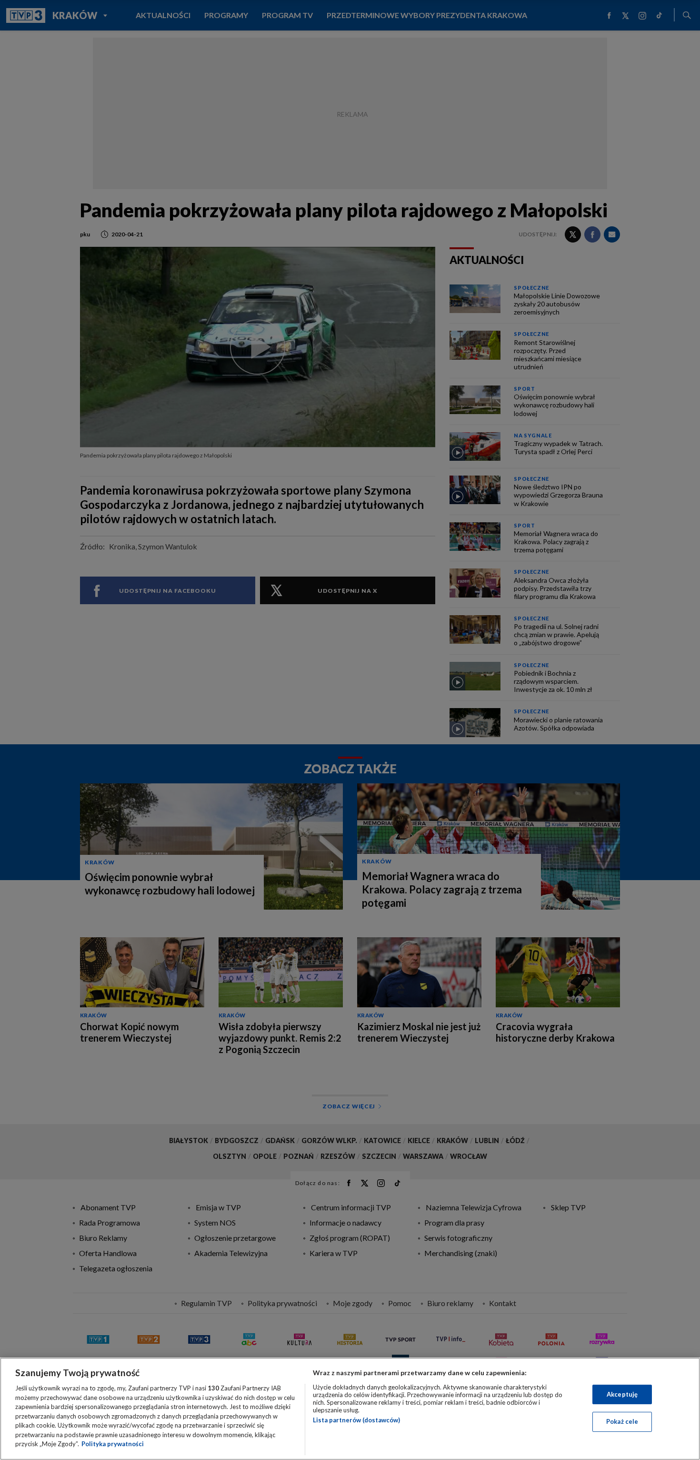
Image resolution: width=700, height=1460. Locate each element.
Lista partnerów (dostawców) (356, 1420)
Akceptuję (622, 1394)
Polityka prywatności (112, 1444)
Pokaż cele (622, 1421)
